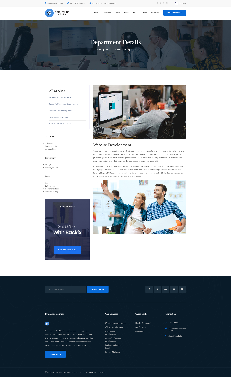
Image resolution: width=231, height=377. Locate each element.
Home (97, 12)
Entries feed (50, 186)
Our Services (140, 327)
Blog (145, 12)
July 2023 (49, 143)
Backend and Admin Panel (60, 97)
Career (136, 12)
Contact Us (139, 331)
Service (108, 49)
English (182, 3)
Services (107, 12)
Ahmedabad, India (55, 3)
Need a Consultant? (143, 323)
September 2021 (52, 146)
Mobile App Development (60, 124)
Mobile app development (115, 323)
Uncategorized (51, 167)
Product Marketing (112, 352)
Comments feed (52, 189)
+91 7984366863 (77, 3)
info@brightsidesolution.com (103, 3)
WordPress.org (51, 192)
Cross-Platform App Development (63, 104)
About (126, 12)
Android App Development (60, 110)
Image (48, 164)
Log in (48, 183)
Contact (155, 12)
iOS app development (114, 327)
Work (117, 12)
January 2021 (50, 149)
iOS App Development (58, 117)
